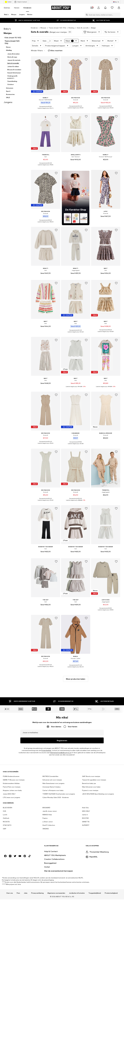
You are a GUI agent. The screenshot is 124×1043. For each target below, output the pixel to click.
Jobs (25, 893)
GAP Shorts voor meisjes (91, 776)
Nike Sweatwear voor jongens (53, 783)
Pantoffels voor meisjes (11, 787)
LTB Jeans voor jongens (11, 797)
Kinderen (27, 8)
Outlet (9, 2)
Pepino (45, 818)
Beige (93, 28)
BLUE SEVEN (7, 808)
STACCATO (7, 825)
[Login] (98, 7)
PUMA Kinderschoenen (11, 776)
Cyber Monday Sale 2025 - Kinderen (56, 797)
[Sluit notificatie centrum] (105, 8)
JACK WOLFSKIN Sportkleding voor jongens (98, 794)
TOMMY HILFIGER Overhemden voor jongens (59, 794)
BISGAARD (46, 808)
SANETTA (85, 822)
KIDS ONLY (86, 811)
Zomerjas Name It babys (52, 787)
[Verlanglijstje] (112, 7)
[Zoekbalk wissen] (118, 15)
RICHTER (85, 818)
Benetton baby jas (89, 783)
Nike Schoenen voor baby (91, 787)
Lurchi (5, 815)
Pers (18, 893)
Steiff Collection (49, 825)
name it (85, 815)
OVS (4, 811)
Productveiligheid (111, 893)
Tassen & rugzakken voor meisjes (94, 780)
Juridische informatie (77, 893)
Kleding (71, 28)
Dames (7, 8)
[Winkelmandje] (118, 7)
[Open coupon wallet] (91, 7)
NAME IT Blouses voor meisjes (14, 780)
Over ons (9, 893)
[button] (92, 32)
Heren (16, 8)
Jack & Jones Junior (50, 811)
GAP (4, 829)
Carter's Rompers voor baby (53, 790)
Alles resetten (56, 50)
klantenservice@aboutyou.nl (60, 752)
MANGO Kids (47, 815)
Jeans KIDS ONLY (9, 794)
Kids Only (85, 808)
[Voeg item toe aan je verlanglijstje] (56, 59)
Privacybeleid (46, 750)
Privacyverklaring (37, 893)
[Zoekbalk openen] (86, 15)
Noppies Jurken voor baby (12, 790)
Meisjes (43, 28)
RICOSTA (6, 822)
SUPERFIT (85, 825)
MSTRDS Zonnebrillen (50, 776)
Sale (44, 41)
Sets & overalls (83, 28)
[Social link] (5, 856)
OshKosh (6, 818)
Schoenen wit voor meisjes (52, 780)
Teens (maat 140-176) (57, 28)
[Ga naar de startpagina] (16, 847)
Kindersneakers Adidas (11, 783)
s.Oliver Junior (48, 822)
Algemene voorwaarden (56, 893)
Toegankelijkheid (95, 893)
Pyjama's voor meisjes (90, 790)
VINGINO (46, 829)
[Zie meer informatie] (45, 110)
